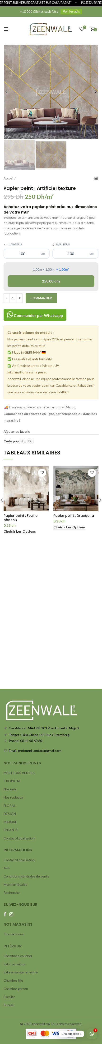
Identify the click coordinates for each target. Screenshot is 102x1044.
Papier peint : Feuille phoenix (20, 517)
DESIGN (10, 814)
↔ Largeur (13, 244)
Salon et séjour (15, 964)
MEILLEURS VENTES (19, 773)
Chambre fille (13, 980)
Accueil (8, 178)
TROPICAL (12, 781)
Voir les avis (71, 11)
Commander (41, 298)
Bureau (9, 1005)
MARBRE (10, 822)
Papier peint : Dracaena (73, 515)
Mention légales (15, 884)
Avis (7, 868)
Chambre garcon (16, 989)
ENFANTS (11, 830)
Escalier (9, 997)
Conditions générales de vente (26, 876)
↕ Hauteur (61, 244)
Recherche (12, 892)
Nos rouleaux (13, 797)
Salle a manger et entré (21, 972)
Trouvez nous (14, 934)
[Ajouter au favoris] (42, 473)
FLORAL (10, 806)
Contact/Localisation (19, 838)
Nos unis (10, 789)
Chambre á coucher (18, 956)
